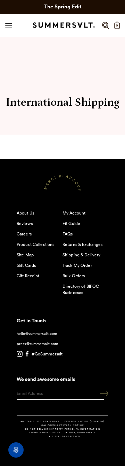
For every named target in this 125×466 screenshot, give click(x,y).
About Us (25, 213)
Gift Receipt (28, 276)
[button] (105, 26)
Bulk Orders (73, 276)
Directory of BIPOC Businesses (80, 289)
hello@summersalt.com (37, 333)
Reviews (25, 223)
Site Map (25, 255)
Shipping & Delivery (81, 255)
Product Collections (35, 244)
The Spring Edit (62, 6)
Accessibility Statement (40, 421)
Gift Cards (26, 265)
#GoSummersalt (47, 354)
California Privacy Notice (62, 425)
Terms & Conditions (45, 432)
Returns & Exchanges (82, 244)
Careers (24, 234)
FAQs (67, 234)
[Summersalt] (63, 26)
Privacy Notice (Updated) (85, 421)
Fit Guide (71, 223)
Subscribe (101, 394)
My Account (73, 213)
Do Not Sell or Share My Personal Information (62, 429)
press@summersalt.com (37, 343)
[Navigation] (8, 25)
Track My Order (77, 265)
